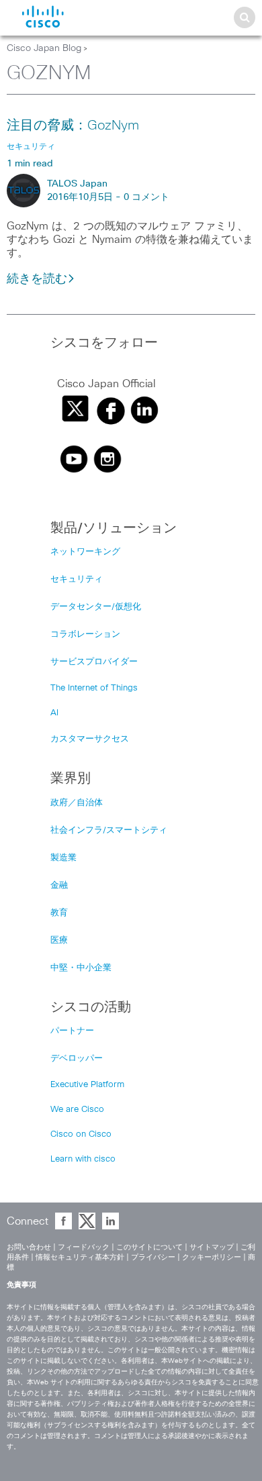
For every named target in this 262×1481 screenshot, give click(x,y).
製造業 (63, 858)
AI (54, 713)
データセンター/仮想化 (95, 607)
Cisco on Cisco (81, 1134)
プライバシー (153, 1257)
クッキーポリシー (211, 1257)
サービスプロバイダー (94, 662)
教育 (59, 913)
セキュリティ (76, 579)
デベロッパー (76, 1058)
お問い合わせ (29, 1247)
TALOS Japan (77, 184)
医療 (59, 940)
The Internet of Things (94, 688)
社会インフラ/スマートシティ (108, 830)
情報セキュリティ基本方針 (80, 1257)
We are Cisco (77, 1109)
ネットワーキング (85, 552)
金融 (59, 885)
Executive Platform (87, 1084)
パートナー (72, 1031)
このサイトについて (149, 1247)
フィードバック (84, 1247)
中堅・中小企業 (81, 968)
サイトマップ (211, 1247)
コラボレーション (85, 634)
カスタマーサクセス (89, 739)
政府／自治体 (76, 803)
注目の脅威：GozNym (73, 125)
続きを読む (37, 279)
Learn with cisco (83, 1159)
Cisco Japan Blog (44, 48)
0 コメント (146, 197)
